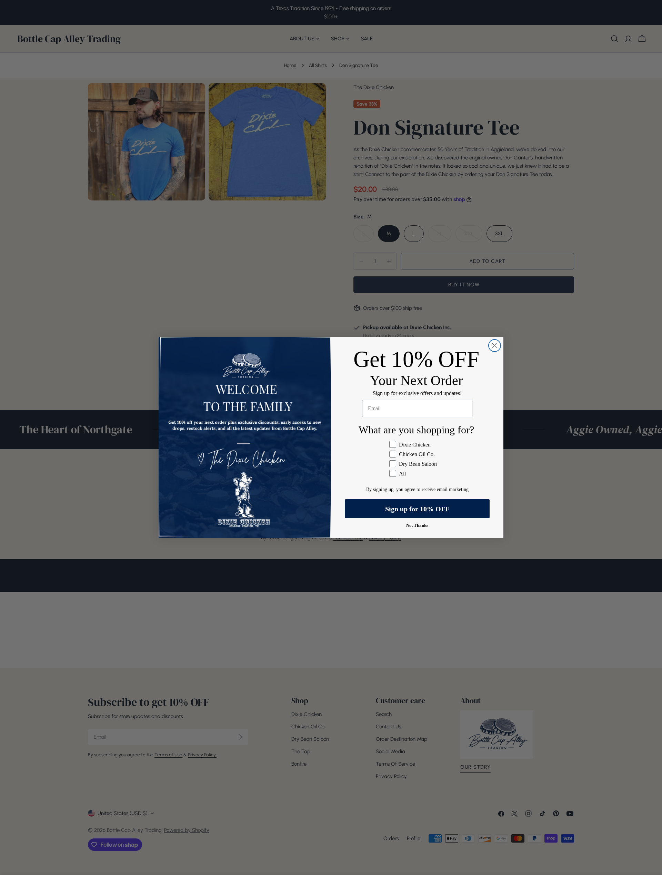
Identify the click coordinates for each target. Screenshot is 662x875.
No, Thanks (417, 525)
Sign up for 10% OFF (417, 509)
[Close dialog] (495, 346)
